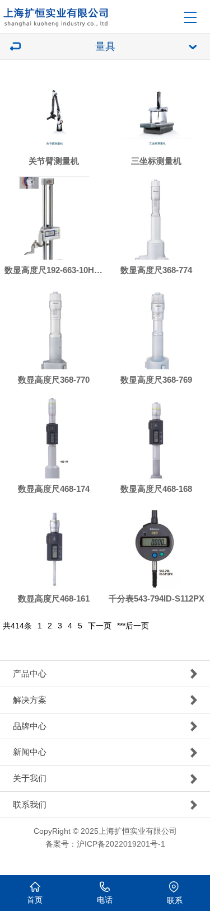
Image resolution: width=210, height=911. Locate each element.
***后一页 (133, 625)
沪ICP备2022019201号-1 (121, 843)
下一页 (99, 625)
